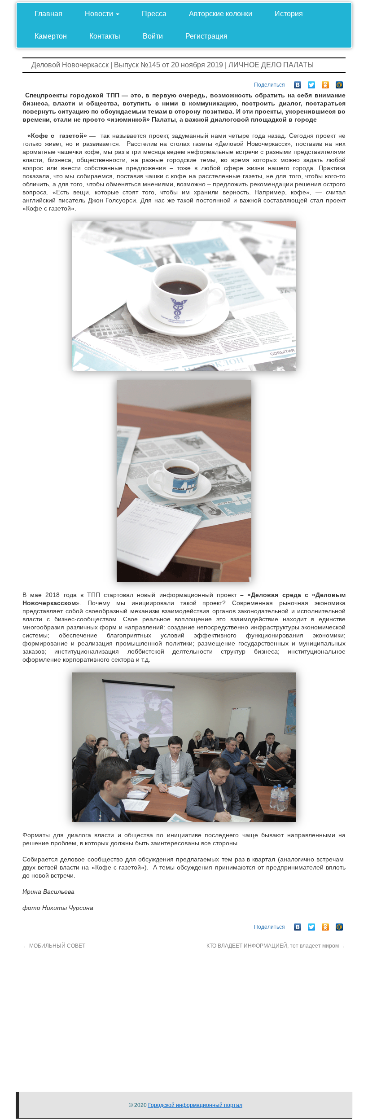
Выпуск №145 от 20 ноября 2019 (168, 65)
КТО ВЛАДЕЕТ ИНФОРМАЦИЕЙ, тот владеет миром (276, 946)
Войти (153, 36)
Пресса (154, 14)
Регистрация (206, 36)
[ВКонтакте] (297, 82)
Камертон (51, 36)
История (289, 14)
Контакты (104, 36)
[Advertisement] (184, 1013)
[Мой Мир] (339, 82)
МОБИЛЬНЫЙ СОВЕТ (53, 946)
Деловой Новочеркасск (70, 65)
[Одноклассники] (325, 82)
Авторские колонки (220, 14)
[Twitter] (311, 82)
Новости (100, 14)
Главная (48, 14)
